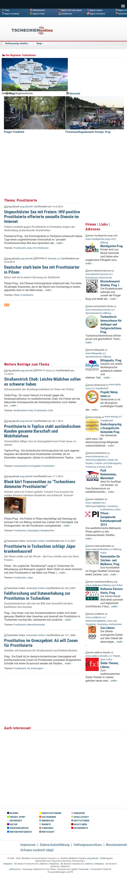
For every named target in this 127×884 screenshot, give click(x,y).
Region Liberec (96, 10)
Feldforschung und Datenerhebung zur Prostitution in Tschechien (37, 596)
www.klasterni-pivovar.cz (98, 274)
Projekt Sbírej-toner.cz (109, 394)
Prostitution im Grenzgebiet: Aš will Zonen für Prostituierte (41, 643)
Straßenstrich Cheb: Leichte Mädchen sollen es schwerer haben (42, 381)
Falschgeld (32, 530)
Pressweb (83, 869)
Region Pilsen (39, 13)
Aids (29, 248)
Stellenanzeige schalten (16, 43)
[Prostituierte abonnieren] (5, 305)
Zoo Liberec (107, 628)
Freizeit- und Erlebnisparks (107, 463)
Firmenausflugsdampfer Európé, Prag (87, 132)
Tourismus (90, 466)
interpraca (99, 863)
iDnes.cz (50, 370)
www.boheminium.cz (96, 456)
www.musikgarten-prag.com (100, 239)
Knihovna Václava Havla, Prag (111, 591)
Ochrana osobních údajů (37, 850)
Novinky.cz (53, 258)
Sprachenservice (93, 313)
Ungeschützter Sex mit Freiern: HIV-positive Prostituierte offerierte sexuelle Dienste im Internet (42, 216)
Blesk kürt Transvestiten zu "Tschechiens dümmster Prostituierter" (39, 484)
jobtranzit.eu (15, 869)
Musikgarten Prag (111, 246)
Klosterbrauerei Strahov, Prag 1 (110, 283)
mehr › (60, 243)
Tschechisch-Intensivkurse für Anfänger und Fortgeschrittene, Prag (111, 324)
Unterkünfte (80, 828)
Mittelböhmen (39, 10)
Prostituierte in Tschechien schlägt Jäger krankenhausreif (40, 549)
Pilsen (16, 295)
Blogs (39, 43)
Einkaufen (79, 813)
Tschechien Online (35, 541)
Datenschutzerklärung (54, 845)
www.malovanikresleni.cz (98, 549)
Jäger (30, 577)
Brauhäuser (91, 277)
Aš (28, 668)
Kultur (109, 466)
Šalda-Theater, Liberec (109, 665)
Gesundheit (15, 820)
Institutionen (106, 509)
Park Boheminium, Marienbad (108, 474)
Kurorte (101, 466)
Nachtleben (80, 824)
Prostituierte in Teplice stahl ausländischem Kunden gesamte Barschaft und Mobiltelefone (42, 431)
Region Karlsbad (11, 13)
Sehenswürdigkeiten (95, 459)
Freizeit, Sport (17, 817)
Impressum (28, 845)
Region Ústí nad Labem (71, 10)
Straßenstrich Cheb (23, 410)
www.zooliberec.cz (95, 617)
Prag (7, 10)
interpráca (54, 863)
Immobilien (47, 820)
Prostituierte (19, 248)
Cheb (50, 410)
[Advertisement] (98, 44)
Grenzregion (37, 668)
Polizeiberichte (46, 530)
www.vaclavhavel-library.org (100, 585)
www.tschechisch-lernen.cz (99, 309)
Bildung (104, 242)
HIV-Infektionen (41, 248)
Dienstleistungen (51, 813)
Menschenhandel (36, 624)
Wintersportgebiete (20, 831)
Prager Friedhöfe (14, 132)
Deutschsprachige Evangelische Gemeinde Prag (111, 428)
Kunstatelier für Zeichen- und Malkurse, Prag (110, 560)
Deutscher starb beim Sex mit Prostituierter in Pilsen (42, 269)
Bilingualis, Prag (110, 360)
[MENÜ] (123, 4)
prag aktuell (26, 206)
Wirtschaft (74, 93)
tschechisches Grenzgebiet (27, 466)
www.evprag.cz (113, 416)
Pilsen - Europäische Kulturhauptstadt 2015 (110, 519)
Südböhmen (66, 13)
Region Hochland (97, 13)
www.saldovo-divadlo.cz (98, 656)
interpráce (8, 863)
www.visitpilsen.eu (95, 502)
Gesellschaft (102, 388)
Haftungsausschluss (88, 845)
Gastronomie (105, 277)
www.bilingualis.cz (95, 353)
